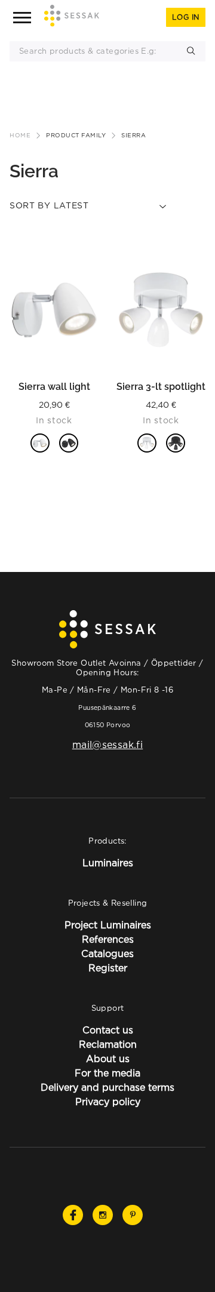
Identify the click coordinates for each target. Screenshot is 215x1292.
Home (20, 135)
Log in (185, 17)
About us (108, 1058)
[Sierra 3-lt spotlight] (160, 310)
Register (107, 967)
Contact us (107, 1030)
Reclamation (108, 1044)
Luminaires (107, 862)
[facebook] (73, 1215)
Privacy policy (107, 1101)
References (108, 939)
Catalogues (107, 953)
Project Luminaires (107, 924)
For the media (107, 1073)
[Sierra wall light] (54, 310)
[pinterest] (132, 1215)
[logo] (71, 17)
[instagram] (103, 1215)
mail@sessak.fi (107, 744)
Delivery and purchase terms (107, 1087)
